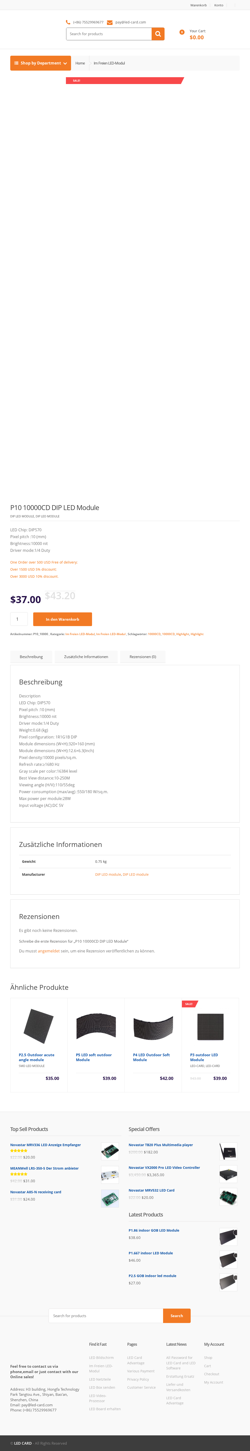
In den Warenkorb (62, 619)
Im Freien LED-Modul (80, 634)
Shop (208, 1357)
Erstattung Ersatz (180, 1376)
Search (177, 1315)
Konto (218, 5)
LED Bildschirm (101, 1357)
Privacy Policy (138, 1379)
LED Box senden (102, 1387)
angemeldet (49, 951)
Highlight (182, 634)
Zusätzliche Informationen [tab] (86, 656)
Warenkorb (198, 5)
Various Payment (141, 1371)
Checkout (211, 1374)
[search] (158, 34)
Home (80, 63)
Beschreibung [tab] (31, 656)
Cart (207, 1366)
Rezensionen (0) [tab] (143, 656)
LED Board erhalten (105, 1409)
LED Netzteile (100, 1379)
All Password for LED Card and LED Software (181, 1362)
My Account (213, 1382)
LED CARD (23, 1443)
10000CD (154, 634)
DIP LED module (108, 874)
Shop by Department (41, 63)
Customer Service (141, 1387)
